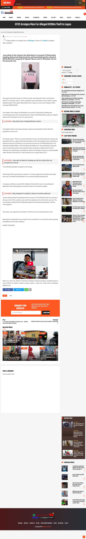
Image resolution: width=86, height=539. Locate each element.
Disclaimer (60, 523)
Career (66, 523)
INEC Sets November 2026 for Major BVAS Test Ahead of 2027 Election (78, 158)
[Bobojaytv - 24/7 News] (43, 520)
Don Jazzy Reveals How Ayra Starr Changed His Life (31, 7)
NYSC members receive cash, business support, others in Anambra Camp (79, 174)
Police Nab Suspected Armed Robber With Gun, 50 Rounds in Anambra (79, 149)
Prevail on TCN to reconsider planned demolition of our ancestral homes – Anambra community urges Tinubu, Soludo (79, 218)
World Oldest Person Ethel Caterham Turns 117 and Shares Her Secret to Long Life (72, 107)
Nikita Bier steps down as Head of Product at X (78, 492)
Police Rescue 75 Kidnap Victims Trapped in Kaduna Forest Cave (30, 343)
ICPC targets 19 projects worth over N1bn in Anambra (29, 358)
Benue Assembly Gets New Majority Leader (78, 166)
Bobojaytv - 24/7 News (46, 527)
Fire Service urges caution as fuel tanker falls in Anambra (79, 208)
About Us (26, 523)
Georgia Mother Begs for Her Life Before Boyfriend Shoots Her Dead (11, 342)
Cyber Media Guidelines (46, 523)
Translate (70, 72)
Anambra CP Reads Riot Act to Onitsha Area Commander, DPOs (48, 343)
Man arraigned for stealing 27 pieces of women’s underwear (31, 193)
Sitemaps (20, 523)
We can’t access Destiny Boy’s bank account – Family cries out (78, 484)
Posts (65, 80)
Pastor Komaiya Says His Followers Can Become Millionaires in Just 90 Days (72, 99)
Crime (11, 296)
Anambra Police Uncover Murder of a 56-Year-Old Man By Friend (11, 358)
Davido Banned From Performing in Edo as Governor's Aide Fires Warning (64, 7)
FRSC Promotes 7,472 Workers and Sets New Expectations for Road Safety (71, 103)
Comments (65, 83)
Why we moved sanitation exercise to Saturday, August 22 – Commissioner (79, 141)
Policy (55, 523)
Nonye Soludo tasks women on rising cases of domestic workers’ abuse (79, 501)
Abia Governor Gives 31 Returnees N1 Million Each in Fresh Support (79, 191)
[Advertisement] (33, 48)
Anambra (43, 333)
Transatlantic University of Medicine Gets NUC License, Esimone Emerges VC (78, 467)
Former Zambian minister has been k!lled (48, 358)
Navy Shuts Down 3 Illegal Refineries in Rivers (27, 121)
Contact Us (32, 523)
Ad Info (37, 523)
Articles (77, 17)
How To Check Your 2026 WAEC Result (78, 475)
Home (4, 17)
